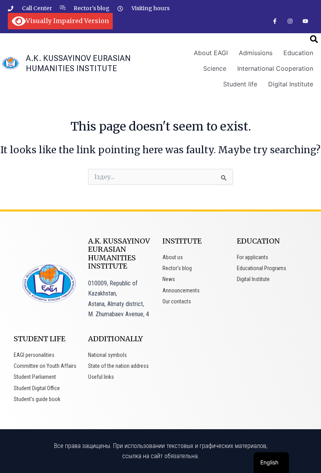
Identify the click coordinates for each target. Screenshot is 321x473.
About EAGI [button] (211, 53)
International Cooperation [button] (275, 68)
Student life (240, 84)
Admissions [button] (255, 53)
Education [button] (298, 53)
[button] (314, 39)
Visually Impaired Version (67, 21)
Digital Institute (290, 84)
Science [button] (214, 68)
